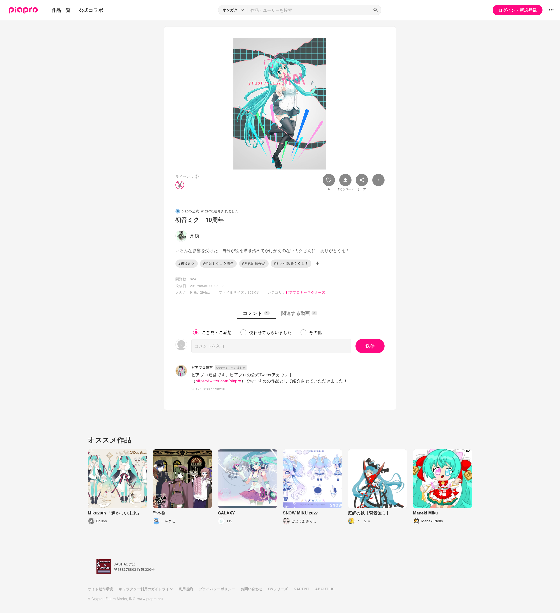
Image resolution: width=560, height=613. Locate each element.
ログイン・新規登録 (517, 10)
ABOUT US (325, 588)
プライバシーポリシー (217, 588)
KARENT (301, 588)
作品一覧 (61, 10)
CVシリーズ (278, 588)
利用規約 (186, 588)
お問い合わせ (251, 588)
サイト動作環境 (100, 588)
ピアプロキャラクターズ (305, 292)
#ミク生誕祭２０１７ (291, 263)
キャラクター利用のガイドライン (146, 588)
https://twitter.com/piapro (218, 380)
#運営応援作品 (254, 263)
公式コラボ (91, 10)
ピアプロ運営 (202, 367)
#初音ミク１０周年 (218, 263)
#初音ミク (186, 263)
